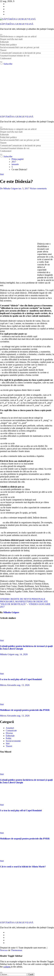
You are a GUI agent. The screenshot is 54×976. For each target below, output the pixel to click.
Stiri (18, 36)
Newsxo (4, 950)
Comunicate (20, 53)
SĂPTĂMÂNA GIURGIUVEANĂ (16, 24)
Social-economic (19, 47)
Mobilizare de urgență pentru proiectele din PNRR (25, 710)
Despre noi (11, 39)
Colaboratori (5, 58)
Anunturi (14, 55)
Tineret (3, 50)
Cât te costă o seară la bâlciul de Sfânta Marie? (23, 866)
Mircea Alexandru (8, 685)
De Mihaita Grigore (9, 188)
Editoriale (4, 42)
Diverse (9, 733)
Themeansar (16, 950)
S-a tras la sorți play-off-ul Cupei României (21, 679)
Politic (8, 44)
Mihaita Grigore (11, 612)
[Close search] (1, 972)
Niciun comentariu (38, 188)
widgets (7, 966)
